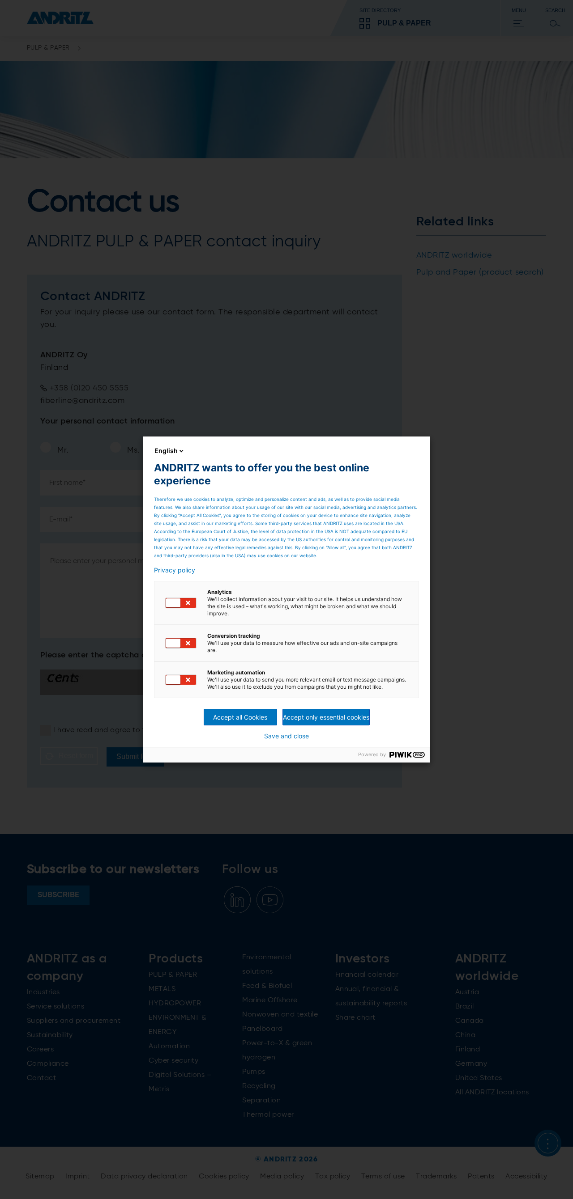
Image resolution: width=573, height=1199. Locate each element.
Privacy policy (174, 570)
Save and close (286, 736)
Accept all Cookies (240, 717)
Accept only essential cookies (326, 717)
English (166, 450)
